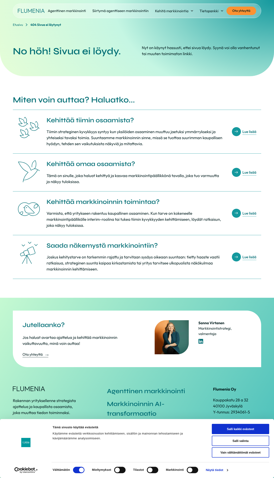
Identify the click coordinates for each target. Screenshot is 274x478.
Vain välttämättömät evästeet (240, 452)
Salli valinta (240, 441)
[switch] (120, 470)
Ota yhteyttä (241, 11)
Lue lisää (249, 131)
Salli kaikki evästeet (240, 429)
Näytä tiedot (214, 470)
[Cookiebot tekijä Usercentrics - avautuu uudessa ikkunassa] (26, 470)
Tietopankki (209, 11)
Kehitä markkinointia (171, 11)
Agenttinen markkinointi (146, 391)
